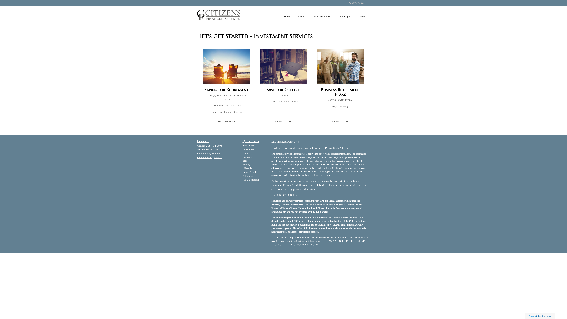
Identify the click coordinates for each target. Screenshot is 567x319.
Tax (245, 160)
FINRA (294, 204)
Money (246, 164)
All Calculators (251, 179)
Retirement (248, 145)
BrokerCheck (340, 147)
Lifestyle (247, 168)
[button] (301, 16)
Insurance (248, 156)
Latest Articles (250, 172)
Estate (246, 153)
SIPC (302, 204)
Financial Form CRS (288, 141)
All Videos (248, 175)
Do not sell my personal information (295, 189)
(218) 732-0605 (358, 3)
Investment (248, 149)
